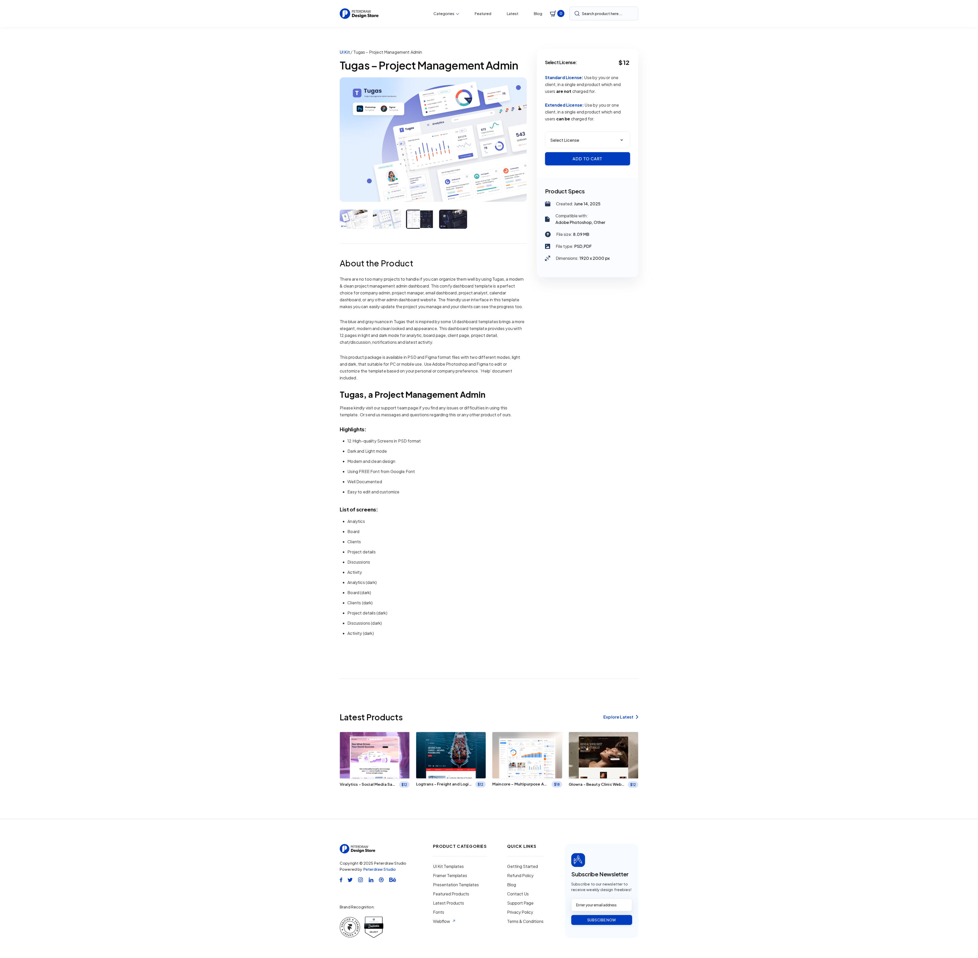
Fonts (438, 912)
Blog (538, 13)
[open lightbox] (433, 139)
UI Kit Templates (448, 866)
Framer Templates (450, 875)
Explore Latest (620, 717)
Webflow (441, 921)
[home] (359, 13)
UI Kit (345, 52)
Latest (512, 13)
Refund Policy (520, 875)
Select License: (561, 62)
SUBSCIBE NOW (601, 920)
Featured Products (451, 894)
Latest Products (448, 903)
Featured (483, 13)
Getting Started (522, 866)
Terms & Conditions (525, 921)
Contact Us (518, 894)
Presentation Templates (456, 884)
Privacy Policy (520, 912)
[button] (446, 13)
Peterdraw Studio (379, 869)
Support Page (520, 903)
